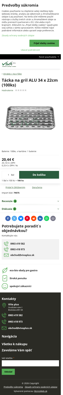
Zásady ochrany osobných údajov (41, 387)
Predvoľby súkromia (13, 387)
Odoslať (8, 371)
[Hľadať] (43, 64)
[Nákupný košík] (50, 64)
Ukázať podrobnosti (30, 49)
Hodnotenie (7, 90)
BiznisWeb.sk (40, 391)
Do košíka (39, 174)
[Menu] (57, 64)
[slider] (21, 90)
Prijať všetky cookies (44, 43)
